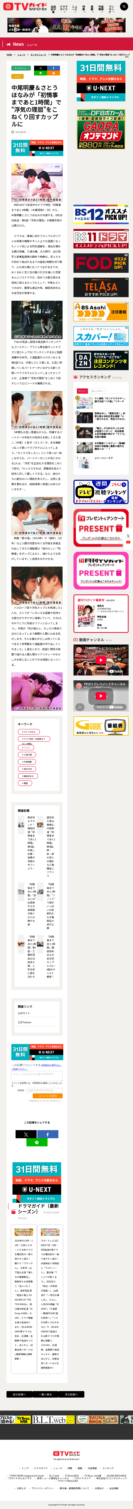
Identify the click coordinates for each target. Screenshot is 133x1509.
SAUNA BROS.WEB (116, 1475)
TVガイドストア (82, 1478)
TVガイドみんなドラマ (20, 1478)
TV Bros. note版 (92, 1475)
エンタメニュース (20, 69)
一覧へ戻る (45, 1394)
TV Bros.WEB (72, 1475)
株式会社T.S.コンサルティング (111, 1478)
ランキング (111, 9)
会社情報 (113, 1488)
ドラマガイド (64, 8)
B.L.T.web (54, 1475)
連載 (92, 8)
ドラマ (17, 76)
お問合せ (99, 1488)
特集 (83, 8)
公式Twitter (24, 1022)
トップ (25, 1468)
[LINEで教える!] (40, 73)
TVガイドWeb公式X (68, 1481)
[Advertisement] (101, 177)
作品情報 (101, 8)
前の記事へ (19, 1394)
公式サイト (24, 1013)
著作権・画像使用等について (74, 1488)
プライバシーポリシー (42, 1488)
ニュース (74, 8)
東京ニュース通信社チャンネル (53, 1478)
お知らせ (21, 1488)
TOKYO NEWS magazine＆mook (26, 1475)
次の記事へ (71, 1394)
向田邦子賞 (53, 9)
